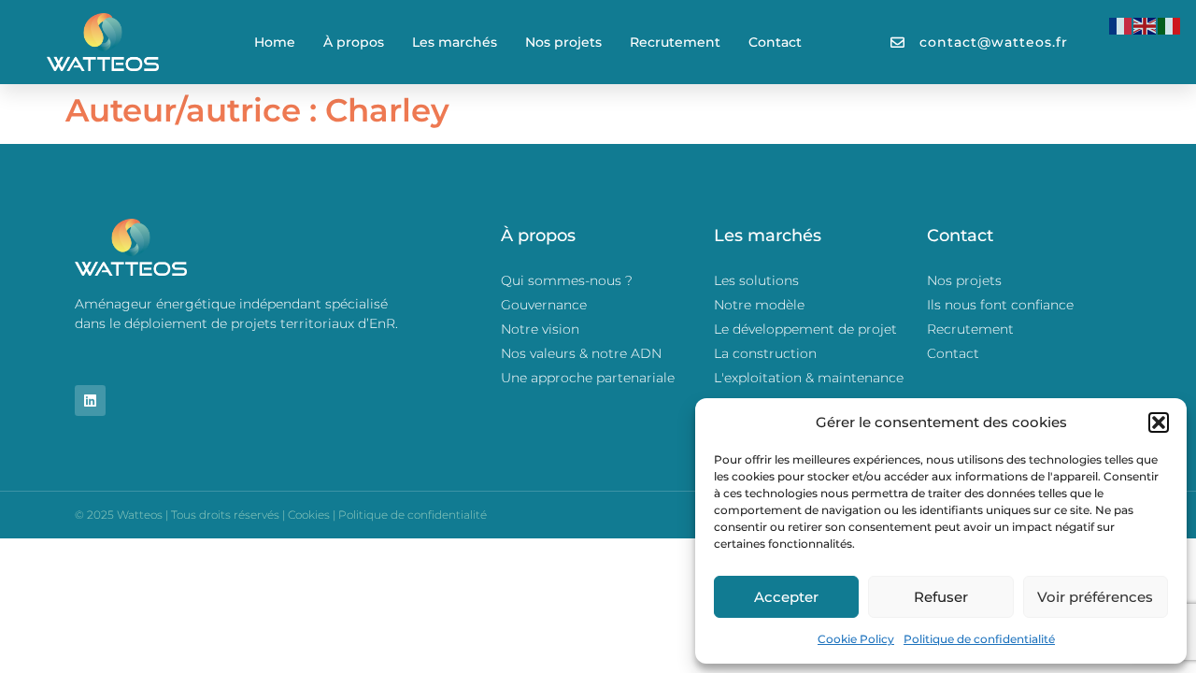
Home (274, 42)
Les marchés (454, 42)
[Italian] (1170, 25)
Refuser (941, 597)
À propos (353, 42)
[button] (1158, 422)
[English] (1145, 25)
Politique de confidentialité (979, 639)
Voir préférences (1095, 597)
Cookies (309, 515)
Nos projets (563, 42)
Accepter (786, 597)
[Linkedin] (90, 400)
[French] (1121, 25)
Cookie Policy (856, 639)
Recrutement (675, 42)
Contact (775, 42)
